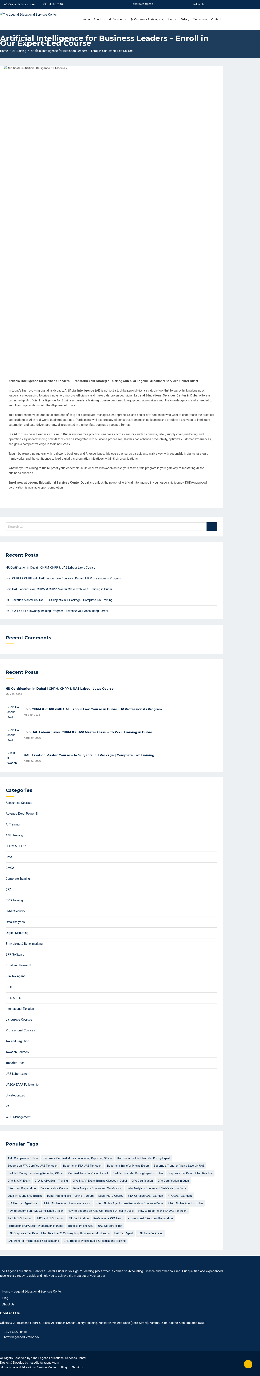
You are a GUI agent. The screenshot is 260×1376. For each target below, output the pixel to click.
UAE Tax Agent (123, 1233)
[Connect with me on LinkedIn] (212, 4)
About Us (99, 19)
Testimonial (200, 19)
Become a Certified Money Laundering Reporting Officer (77, 1158)
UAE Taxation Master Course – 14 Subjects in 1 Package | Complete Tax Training (59, 600)
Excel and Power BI (19, 965)
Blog (170, 19)
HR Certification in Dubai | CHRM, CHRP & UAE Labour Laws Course (50, 567)
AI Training (13, 824)
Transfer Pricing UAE (80, 1225)
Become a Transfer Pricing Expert (128, 1165)
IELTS (9, 987)
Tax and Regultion (17, 1041)
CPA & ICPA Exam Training (51, 1180)
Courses (118, 19)
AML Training (14, 835)
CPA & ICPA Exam (19, 1180)
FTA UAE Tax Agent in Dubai (185, 1203)
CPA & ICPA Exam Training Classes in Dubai (100, 1180)
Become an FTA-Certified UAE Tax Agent (33, 1165)
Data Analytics (15, 922)
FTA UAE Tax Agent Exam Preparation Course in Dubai (129, 1203)
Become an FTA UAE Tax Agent (82, 1165)
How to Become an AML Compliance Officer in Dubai (101, 1210)
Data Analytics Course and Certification (97, 1188)
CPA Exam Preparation (22, 1188)
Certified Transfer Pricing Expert (88, 1173)
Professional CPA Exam (108, 1218)
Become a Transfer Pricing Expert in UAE (179, 1165)
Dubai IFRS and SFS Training (25, 1195)
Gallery (185, 19)
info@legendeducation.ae (19, 4)
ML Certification (79, 1218)
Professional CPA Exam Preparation (150, 1218)
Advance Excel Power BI (22, 813)
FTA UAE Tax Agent (180, 1195)
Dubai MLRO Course (110, 1195)
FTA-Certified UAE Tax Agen (145, 1195)
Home (86, 19)
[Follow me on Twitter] (217, 4)
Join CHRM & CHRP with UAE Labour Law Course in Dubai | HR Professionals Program (63, 578)
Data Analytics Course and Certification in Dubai (157, 1188)
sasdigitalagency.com (44, 1362)
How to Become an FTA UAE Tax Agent (162, 1210)
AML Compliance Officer (23, 1158)
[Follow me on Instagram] (222, 4)
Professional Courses (20, 1030)
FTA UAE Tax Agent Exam (23, 1203)
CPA (8, 889)
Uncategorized (15, 1095)
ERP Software (15, 954)
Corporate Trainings (147, 19)
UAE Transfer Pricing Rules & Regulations (33, 1241)
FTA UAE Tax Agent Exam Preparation (67, 1203)
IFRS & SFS (13, 998)
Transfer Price (15, 1063)
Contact (216, 19)
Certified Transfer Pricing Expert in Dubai (138, 1173)
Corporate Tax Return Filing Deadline (190, 1173)
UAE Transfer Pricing (150, 1233)
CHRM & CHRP (16, 846)
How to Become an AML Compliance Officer (35, 1210)
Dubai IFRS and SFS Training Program (70, 1195)
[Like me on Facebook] (207, 4)
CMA (9, 857)
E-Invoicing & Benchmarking (24, 943)
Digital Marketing (17, 933)
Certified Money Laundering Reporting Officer (36, 1173)
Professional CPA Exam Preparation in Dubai (35, 1225)
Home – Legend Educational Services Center (32, 1291)
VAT (8, 1106)
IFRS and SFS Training (50, 1218)
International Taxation (20, 1009)
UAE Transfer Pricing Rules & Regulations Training (95, 1241)
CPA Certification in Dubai (173, 1180)
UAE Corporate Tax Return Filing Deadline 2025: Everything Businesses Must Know (59, 1233)
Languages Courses (19, 1019)
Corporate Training (18, 878)
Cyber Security (15, 911)
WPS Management (18, 1117)
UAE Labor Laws (17, 1074)
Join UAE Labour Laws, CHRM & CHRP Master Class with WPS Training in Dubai (59, 589)
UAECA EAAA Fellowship (22, 1084)
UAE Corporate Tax (110, 1225)
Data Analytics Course (54, 1188)
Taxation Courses (17, 1052)
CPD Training (14, 900)
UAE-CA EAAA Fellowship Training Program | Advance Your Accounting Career (57, 611)
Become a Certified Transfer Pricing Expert (143, 1158)
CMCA (10, 868)
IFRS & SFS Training (20, 1218)
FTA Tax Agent (15, 976)
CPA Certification (142, 1180)
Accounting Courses (19, 803)
